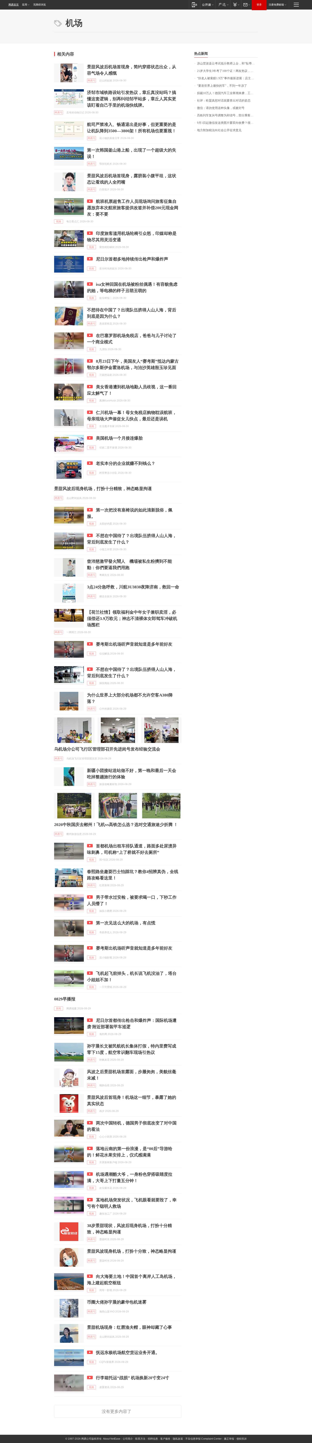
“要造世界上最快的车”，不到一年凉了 (222, 85)
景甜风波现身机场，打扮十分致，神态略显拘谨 (131, 1251)
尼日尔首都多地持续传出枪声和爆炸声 (132, 259)
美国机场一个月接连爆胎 (119, 438)
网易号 (91, 80)
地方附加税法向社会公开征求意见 (219, 130)
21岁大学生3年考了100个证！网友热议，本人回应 (227, 70)
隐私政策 (178, 1438)
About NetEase (111, 1438)
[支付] (235, 4)
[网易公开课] (207, 4)
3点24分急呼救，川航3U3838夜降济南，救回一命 (133, 587)
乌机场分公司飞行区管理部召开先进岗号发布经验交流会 (107, 749)
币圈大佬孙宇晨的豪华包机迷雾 (116, 1302)
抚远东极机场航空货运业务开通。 (128, 1352)
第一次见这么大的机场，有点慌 (125, 923)
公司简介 (128, 1438)
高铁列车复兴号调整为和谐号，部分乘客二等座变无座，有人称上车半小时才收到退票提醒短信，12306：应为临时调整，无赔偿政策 (227, 115)
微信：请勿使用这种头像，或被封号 (221, 108)
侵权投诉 (241, 1438)
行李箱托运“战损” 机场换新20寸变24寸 (132, 1377)
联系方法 (140, 1438)
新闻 (58, 1008)
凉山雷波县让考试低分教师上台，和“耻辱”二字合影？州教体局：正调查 (227, 63)
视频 (58, 221)
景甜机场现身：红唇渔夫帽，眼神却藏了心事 (129, 1327)
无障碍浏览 (39, 4)
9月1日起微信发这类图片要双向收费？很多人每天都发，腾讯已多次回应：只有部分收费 (227, 122)
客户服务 (165, 1438)
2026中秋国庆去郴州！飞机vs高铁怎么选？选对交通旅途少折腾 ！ (116, 824)
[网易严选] (222, 4)
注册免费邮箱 (276, 4)
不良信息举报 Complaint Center (203, 1438)
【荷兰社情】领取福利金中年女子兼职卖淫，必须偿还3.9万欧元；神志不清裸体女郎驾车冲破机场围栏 (132, 618)
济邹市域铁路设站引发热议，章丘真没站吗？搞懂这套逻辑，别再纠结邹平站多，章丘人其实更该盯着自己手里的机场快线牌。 (131, 98)
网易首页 (13, 4)
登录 (259, 4)
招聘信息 (153, 1438)
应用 (24, 4)
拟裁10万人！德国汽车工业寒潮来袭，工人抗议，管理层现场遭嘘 (227, 93)
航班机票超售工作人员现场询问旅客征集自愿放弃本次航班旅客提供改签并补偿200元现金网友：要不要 (132, 207)
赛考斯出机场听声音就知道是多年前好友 (134, 644)
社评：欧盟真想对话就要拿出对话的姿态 (223, 100)
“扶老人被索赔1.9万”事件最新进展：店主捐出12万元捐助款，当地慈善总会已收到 (227, 78)
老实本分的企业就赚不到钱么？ (125, 463)
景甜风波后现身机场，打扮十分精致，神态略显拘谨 (103, 488)
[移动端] (194, 4)
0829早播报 (64, 999)
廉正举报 (229, 1438)
